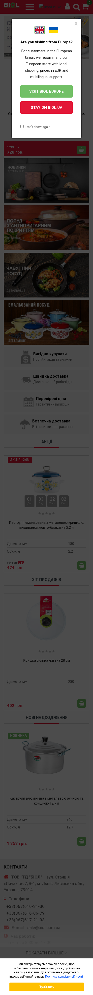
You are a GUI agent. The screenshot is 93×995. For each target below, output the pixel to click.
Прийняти (47, 987)
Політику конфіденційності (64, 976)
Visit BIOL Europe (46, 91)
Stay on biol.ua (46, 107)
